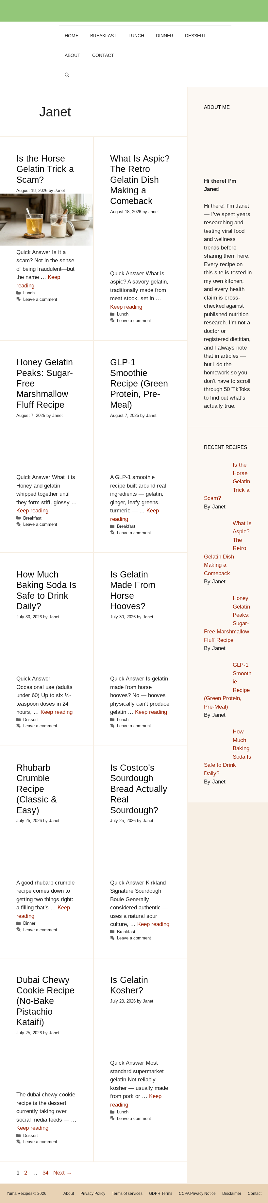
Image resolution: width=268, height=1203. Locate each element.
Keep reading (126, 307)
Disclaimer (231, 1193)
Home (71, 35)
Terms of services (127, 1193)
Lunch (136, 35)
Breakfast (103, 35)
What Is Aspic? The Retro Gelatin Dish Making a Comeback (140, 180)
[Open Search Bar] (67, 75)
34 (46, 1173)
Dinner (164, 35)
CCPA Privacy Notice (197, 1193)
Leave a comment (40, 299)
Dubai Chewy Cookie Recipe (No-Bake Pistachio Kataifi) (45, 1001)
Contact (103, 55)
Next (62, 1173)
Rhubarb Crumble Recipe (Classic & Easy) (36, 789)
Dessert (195, 35)
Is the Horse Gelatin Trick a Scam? (45, 169)
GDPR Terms (160, 1193)
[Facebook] (125, 10)
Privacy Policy (92, 1193)
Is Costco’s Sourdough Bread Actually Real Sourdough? (138, 789)
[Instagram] (139, 10)
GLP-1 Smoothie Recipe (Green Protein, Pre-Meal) (139, 383)
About (72, 55)
